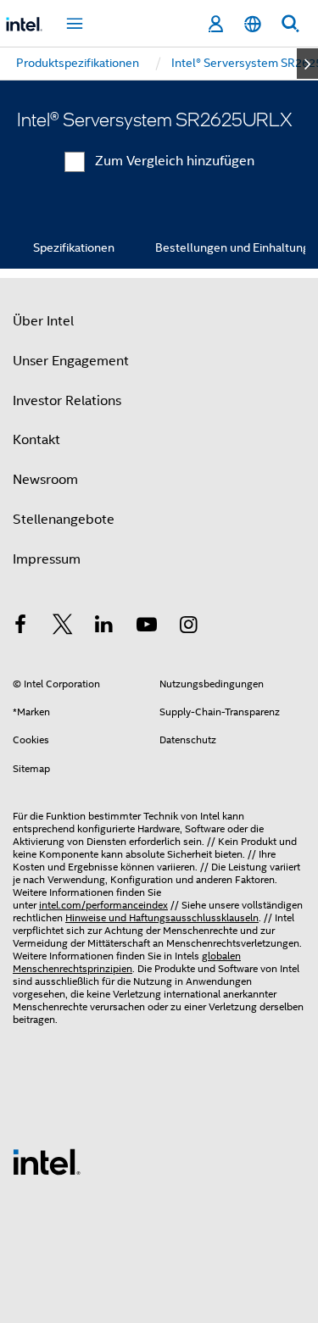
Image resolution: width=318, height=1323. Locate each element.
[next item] (307, 63)
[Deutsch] (252, 24)
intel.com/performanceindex (103, 904)
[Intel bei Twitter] (62, 627)
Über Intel (43, 321)
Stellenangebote (63, 519)
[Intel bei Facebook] (20, 627)
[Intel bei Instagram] (188, 627)
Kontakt (36, 439)
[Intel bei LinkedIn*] (104, 627)
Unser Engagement (71, 361)
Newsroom (45, 479)
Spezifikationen (73, 247)
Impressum (47, 559)
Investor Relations (67, 400)
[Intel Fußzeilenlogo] (47, 1161)
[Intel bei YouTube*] (146, 627)
